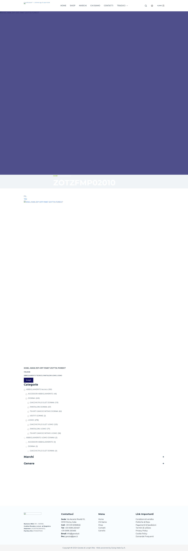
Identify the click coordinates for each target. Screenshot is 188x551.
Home (63, 6)
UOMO (59, 375)
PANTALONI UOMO (50, 375)
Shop (72, 6)
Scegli (28, 380)
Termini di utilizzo (143, 528)
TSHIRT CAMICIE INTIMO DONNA (46, 411)
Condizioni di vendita (145, 519)
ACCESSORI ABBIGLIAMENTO (42, 394)
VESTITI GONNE (38, 416)
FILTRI (25, 196)
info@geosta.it (73, 534)
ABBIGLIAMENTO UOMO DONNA (41, 438)
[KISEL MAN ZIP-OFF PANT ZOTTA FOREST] (46, 282)
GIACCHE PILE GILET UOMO (44, 424)
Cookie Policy (141, 534)
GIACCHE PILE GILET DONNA (44, 402)
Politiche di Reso (143, 522)
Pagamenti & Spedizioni (146, 525)
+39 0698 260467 (72, 528)
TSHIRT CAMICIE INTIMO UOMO (45, 433)
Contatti (108, 6)
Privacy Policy (142, 531)
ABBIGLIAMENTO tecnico (33, 375)
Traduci (121, 6)
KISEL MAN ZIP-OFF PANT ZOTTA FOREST (45, 368)
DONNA (34, 398)
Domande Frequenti (145, 536)
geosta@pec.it (71, 536)
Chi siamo (95, 6)
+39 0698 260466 (68, 531)
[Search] (146, 6)
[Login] (152, 6)
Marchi (83, 6)
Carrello (101, 531)
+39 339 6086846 (72, 525)
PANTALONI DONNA (40, 407)
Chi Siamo (102, 522)
